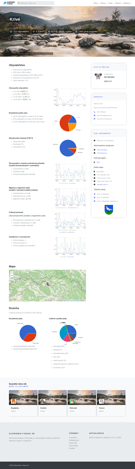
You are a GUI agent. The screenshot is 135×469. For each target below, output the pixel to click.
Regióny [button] (127, 3)
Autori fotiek (73, 446)
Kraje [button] (110, 3)
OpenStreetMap (75, 300)
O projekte (73, 437)
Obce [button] (95, 3)
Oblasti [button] (117, 3)
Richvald (73, 408)
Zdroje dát (73, 443)
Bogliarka (15, 408)
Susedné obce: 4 (102, 184)
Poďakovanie (74, 440)
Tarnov (102, 408)
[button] (47, 284)
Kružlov (43, 408)
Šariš (98, 162)
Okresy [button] (103, 3)
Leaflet (67, 300)
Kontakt (72, 448)
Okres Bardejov (102, 150)
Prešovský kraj (102, 153)
